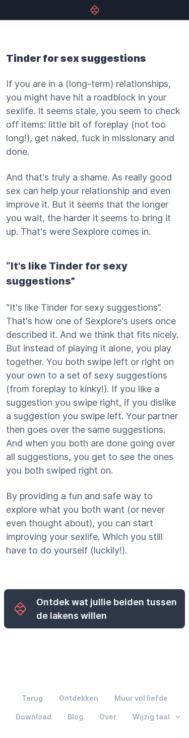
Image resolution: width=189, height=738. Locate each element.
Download (33, 716)
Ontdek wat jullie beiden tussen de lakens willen (106, 609)
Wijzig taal (151, 717)
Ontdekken (78, 698)
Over (107, 716)
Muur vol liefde (141, 698)
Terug (32, 698)
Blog (75, 716)
